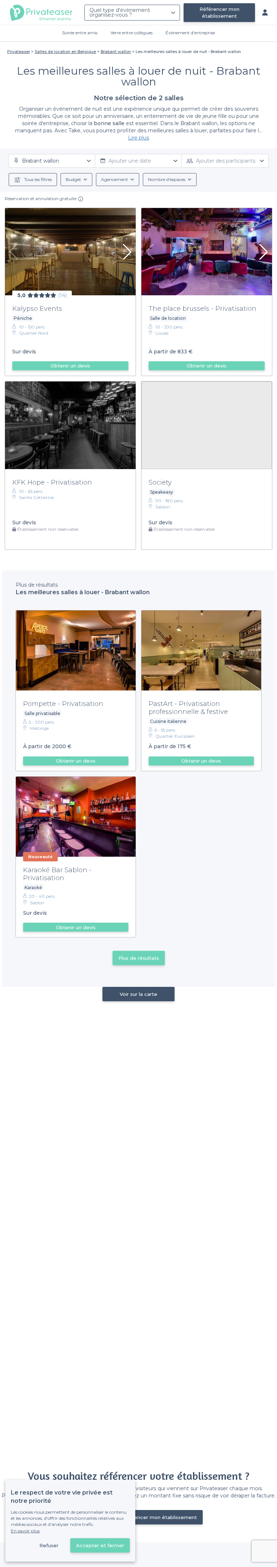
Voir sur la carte (138, 994)
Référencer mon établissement (219, 12)
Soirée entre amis (79, 32)
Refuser (48, 1545)
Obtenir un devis (70, 365)
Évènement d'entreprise (190, 32)
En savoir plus (25, 1530)
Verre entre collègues (131, 32)
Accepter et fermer (100, 1545)
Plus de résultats (138, 958)
